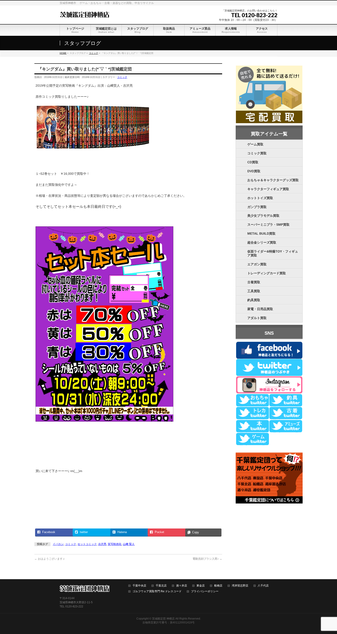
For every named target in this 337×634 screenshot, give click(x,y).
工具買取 (253, 291)
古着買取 (253, 282)
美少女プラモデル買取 (263, 215)
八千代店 (263, 585)
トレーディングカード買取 (266, 273)
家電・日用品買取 (260, 309)
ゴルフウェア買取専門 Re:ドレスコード (157, 591)
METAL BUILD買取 (261, 233)
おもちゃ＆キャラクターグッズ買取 (273, 180)
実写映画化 (115, 544)
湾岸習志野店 (240, 585)
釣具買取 (253, 300)
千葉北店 (161, 585)
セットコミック (87, 544)
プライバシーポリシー (204, 591)
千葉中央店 (139, 585)
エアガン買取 (257, 264)
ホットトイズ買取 (260, 198)
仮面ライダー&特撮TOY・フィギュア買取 (272, 253)
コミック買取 (257, 153)
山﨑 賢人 (129, 544)
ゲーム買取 (255, 144)
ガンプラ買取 (257, 207)
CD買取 (252, 162)
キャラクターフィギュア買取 (268, 189)
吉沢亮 (102, 544)
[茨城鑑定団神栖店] (84, 14)
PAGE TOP (325, 611)
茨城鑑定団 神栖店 (163, 618)
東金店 (200, 585)
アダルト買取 (257, 318)
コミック (122, 77)
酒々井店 (181, 585)
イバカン (58, 544)
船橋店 (218, 585)
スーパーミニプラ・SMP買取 (268, 224)
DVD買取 (253, 171)
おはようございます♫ (49, 558)
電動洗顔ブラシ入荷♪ (207, 558)
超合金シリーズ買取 (261, 242)
